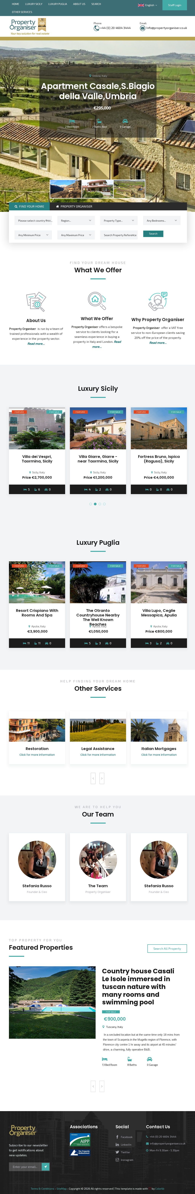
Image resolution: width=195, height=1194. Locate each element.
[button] (90, 504)
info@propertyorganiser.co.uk (167, 1143)
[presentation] (93, 778)
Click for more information (37, 755)
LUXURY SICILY (33, 4)
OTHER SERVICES (22, 12)
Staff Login (174, 5)
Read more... (158, 342)
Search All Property (167, 948)
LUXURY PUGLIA (57, 4)
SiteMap (62, 1188)
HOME (15, 4)
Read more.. (35, 343)
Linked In (126, 1144)
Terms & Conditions (42, 1188)
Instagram (127, 1159)
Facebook (127, 1137)
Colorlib (159, 1188)
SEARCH (96, 4)
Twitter (125, 1152)
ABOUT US (79, 4)
